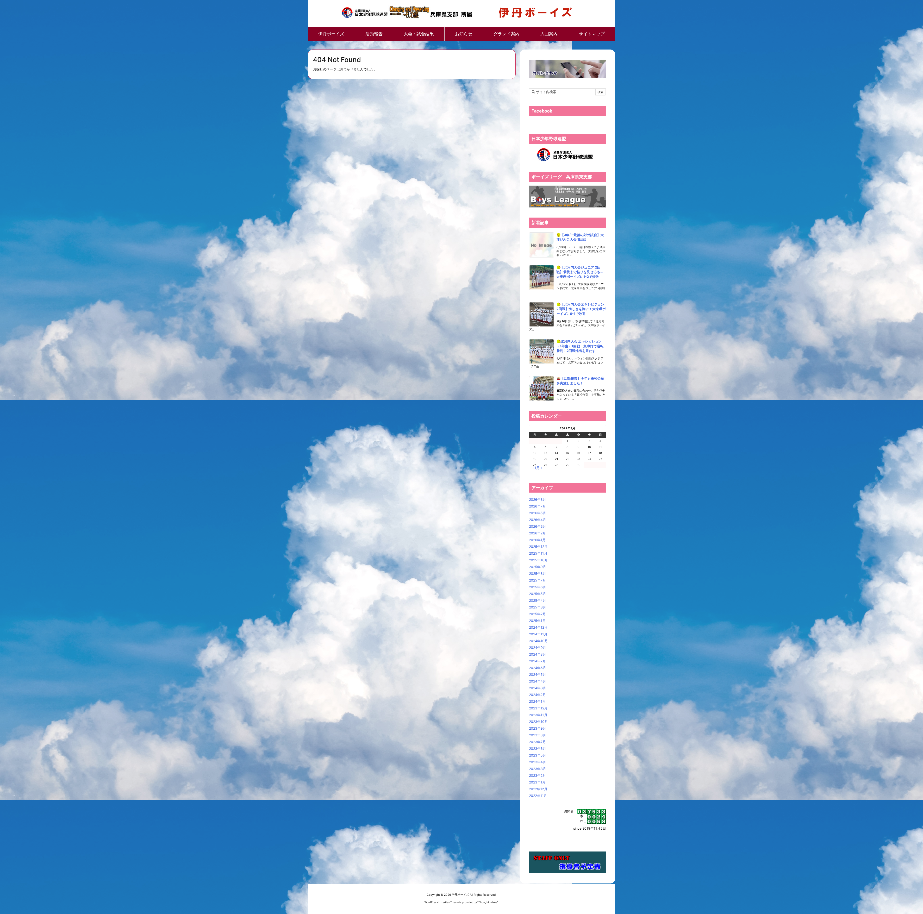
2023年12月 (538, 708)
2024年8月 (537, 654)
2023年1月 (537, 782)
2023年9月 (537, 728)
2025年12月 (538, 547)
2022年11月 (538, 796)
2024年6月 (537, 668)
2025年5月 (537, 594)
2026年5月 (537, 513)
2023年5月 (537, 755)
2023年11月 (538, 715)
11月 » (538, 468)
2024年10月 (538, 641)
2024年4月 (537, 681)
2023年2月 (537, 775)
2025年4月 (537, 600)
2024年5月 (537, 674)
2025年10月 (538, 560)
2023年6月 (537, 748)
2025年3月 (537, 607)
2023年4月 (537, 762)
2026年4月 (537, 520)
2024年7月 (537, 661)
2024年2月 (537, 695)
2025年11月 (538, 553)
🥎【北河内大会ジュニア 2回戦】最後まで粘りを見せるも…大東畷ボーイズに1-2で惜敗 (579, 272)
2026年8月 (537, 499)
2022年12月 (538, 789)
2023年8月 (537, 735)
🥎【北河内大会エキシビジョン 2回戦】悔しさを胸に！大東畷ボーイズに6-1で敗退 (581, 309)
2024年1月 (537, 701)
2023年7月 (537, 742)
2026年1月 (537, 540)
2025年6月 (537, 587)
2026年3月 (537, 526)
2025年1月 (537, 621)
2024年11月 (538, 634)
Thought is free (487, 902)
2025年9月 (537, 567)
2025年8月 (537, 573)
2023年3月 (537, 769)
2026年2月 (537, 533)
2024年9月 (537, 647)
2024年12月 (538, 627)
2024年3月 (537, 688)
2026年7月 (537, 506)
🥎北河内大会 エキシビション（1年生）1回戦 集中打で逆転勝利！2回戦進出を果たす (580, 346)
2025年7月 (537, 580)
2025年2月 (537, 614)
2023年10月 (538, 722)
